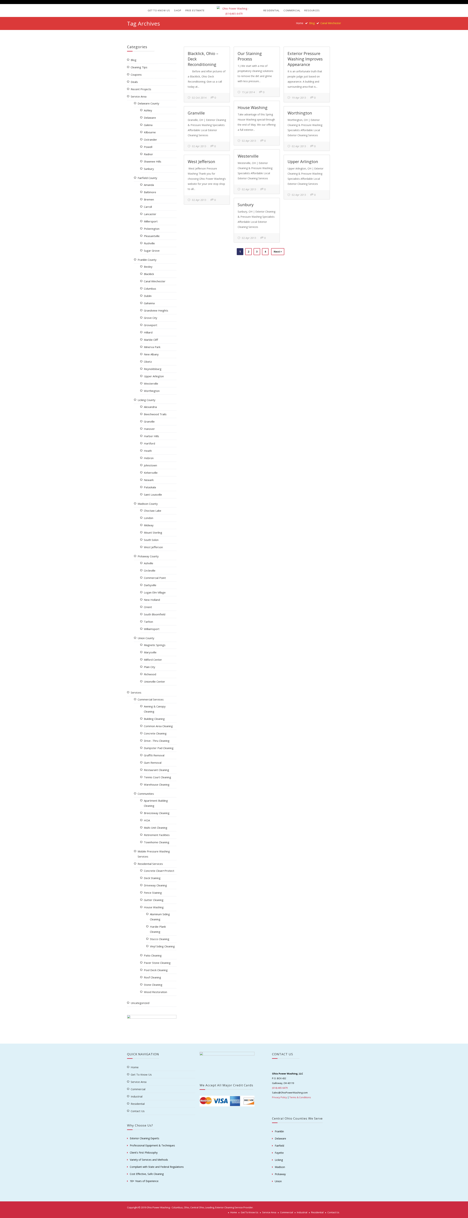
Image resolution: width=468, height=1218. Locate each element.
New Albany (151, 354)
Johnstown (150, 465)
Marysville (150, 652)
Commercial (292, 10)
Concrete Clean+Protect (159, 871)
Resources (312, 10)
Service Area (138, 96)
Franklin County (147, 259)
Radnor (148, 154)
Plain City (149, 667)
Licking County (146, 400)
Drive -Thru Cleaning (156, 740)
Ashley (148, 110)
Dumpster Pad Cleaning (158, 748)
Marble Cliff (151, 339)
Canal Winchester (154, 281)
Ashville (148, 563)
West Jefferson (201, 161)
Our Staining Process (250, 56)
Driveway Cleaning (155, 885)
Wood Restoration (155, 992)
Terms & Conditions (300, 1097)
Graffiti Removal (154, 755)
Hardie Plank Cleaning (158, 929)
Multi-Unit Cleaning (155, 827)
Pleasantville (152, 236)
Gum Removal (152, 762)
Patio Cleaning (153, 955)
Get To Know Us (159, 10)
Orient (148, 607)
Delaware (150, 117)
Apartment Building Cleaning (156, 803)
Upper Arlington (303, 161)
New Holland (152, 600)
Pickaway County (148, 556)
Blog (133, 60)
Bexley (148, 266)
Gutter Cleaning (153, 900)
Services (136, 692)
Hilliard (148, 332)
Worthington (300, 113)
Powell (148, 147)
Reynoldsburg (152, 369)
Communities (146, 793)
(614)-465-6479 (280, 1087)
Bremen (149, 199)
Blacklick (149, 274)
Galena (148, 125)
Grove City (150, 318)
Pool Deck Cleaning (156, 970)
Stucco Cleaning (159, 939)
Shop (177, 10)
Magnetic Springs (154, 645)
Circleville (149, 570)
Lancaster (150, 214)
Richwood (150, 674)
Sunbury (246, 204)
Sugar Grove (152, 250)
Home (299, 23)
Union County (146, 638)
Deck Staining (152, 878)
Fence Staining (153, 892)
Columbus (150, 288)
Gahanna (149, 303)
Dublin (148, 296)
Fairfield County (147, 178)
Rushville (149, 243)
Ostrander (150, 139)
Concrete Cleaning (155, 733)
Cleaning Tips (139, 67)
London (148, 518)
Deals (134, 82)
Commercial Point (155, 578)
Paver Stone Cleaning (157, 963)
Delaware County (148, 103)
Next (277, 251)
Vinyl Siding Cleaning (162, 946)
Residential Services (150, 864)
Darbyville (150, 585)
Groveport (150, 325)
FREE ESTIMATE (195, 10)
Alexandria (150, 407)
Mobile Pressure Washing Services (154, 853)
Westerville (248, 156)
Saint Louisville (153, 494)
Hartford (149, 443)
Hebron (149, 458)
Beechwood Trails (155, 414)
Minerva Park (152, 347)
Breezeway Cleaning (156, 813)
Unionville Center (154, 681)
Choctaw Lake (152, 510)
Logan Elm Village (155, 592)
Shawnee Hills (152, 161)
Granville (196, 113)
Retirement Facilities (157, 835)
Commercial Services (151, 699)
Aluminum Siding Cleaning (160, 916)
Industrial (136, 1096)
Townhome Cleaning (156, 842)
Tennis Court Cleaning (157, 777)
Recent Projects (141, 89)
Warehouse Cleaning (156, 784)
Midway (149, 525)
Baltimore (150, 192)
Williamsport (151, 629)
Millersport (151, 221)
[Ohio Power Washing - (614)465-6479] (234, 11)
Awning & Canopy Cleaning (155, 709)
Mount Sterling (153, 532)
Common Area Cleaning (158, 726)
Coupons (136, 74)
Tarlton (148, 621)
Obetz (148, 361)
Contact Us (138, 1111)
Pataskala (150, 487)
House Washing (252, 107)
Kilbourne (150, 132)
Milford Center (153, 659)
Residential (271, 10)
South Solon (151, 540)
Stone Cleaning (153, 984)
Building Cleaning (154, 719)
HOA (147, 820)
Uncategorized (140, 1003)
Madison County (148, 503)
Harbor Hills (151, 436)
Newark (149, 480)
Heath (148, 451)
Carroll (148, 207)
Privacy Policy (279, 1097)
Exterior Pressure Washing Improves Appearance (305, 59)
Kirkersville (151, 472)
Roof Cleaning (152, 977)
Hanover (149, 429)
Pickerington (151, 228)
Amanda (149, 185)
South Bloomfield (154, 614)
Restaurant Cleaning (156, 770)
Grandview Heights (156, 310)
